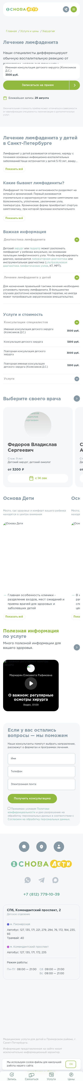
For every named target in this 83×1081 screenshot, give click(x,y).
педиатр (35, 248)
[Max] (55, 880)
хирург (19, 248)
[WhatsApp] (28, 880)
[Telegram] (41, 880)
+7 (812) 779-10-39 (41, 894)
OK (71, 1064)
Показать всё (14, 169)
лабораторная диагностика (49, 259)
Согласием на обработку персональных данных (38, 819)
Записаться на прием (38, 85)
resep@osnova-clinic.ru (41, 1072)
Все (77, 398)
